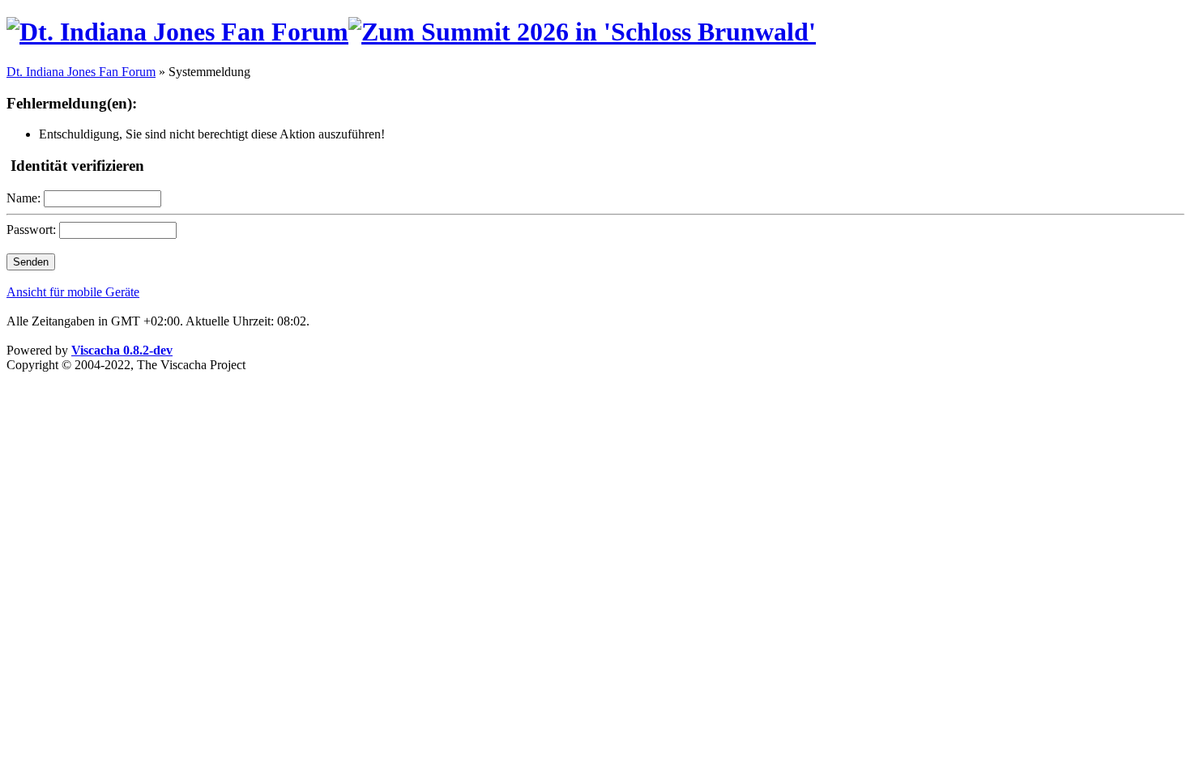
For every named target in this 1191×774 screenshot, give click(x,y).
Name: (23, 198)
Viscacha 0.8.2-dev (122, 350)
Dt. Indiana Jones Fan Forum (81, 72)
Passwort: (31, 229)
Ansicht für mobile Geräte (72, 292)
